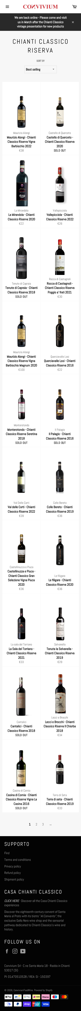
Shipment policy (14, 879)
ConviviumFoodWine (23, 990)
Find (7, 853)
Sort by (41, 61)
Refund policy (12, 873)
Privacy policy (12, 866)
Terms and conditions (17, 860)
